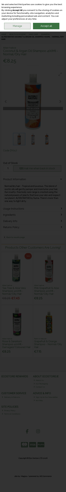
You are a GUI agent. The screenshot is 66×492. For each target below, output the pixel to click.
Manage (17, 26)
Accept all (46, 26)
